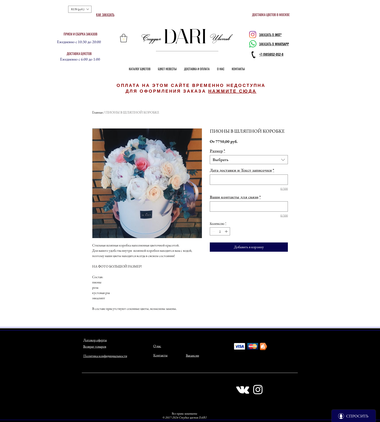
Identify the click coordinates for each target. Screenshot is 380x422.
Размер (217, 150)
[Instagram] (252, 34)
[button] (79, 9)
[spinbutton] (220, 231)
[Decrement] (213, 231)
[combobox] (249, 159)
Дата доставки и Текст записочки (242, 170)
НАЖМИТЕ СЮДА (232, 91)
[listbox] (79, 9)
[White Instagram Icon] (258, 389)
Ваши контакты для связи (235, 197)
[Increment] (226, 231)
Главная (97, 112)
